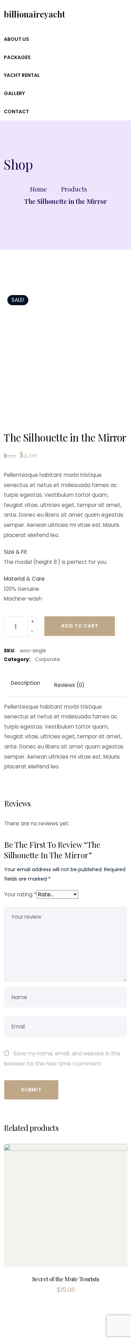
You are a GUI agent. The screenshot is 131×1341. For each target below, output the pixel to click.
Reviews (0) (69, 685)
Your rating (20, 894)
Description (25, 683)
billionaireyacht (34, 14)
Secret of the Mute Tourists (65, 1279)
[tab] (25, 683)
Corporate (47, 659)
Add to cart (79, 625)
